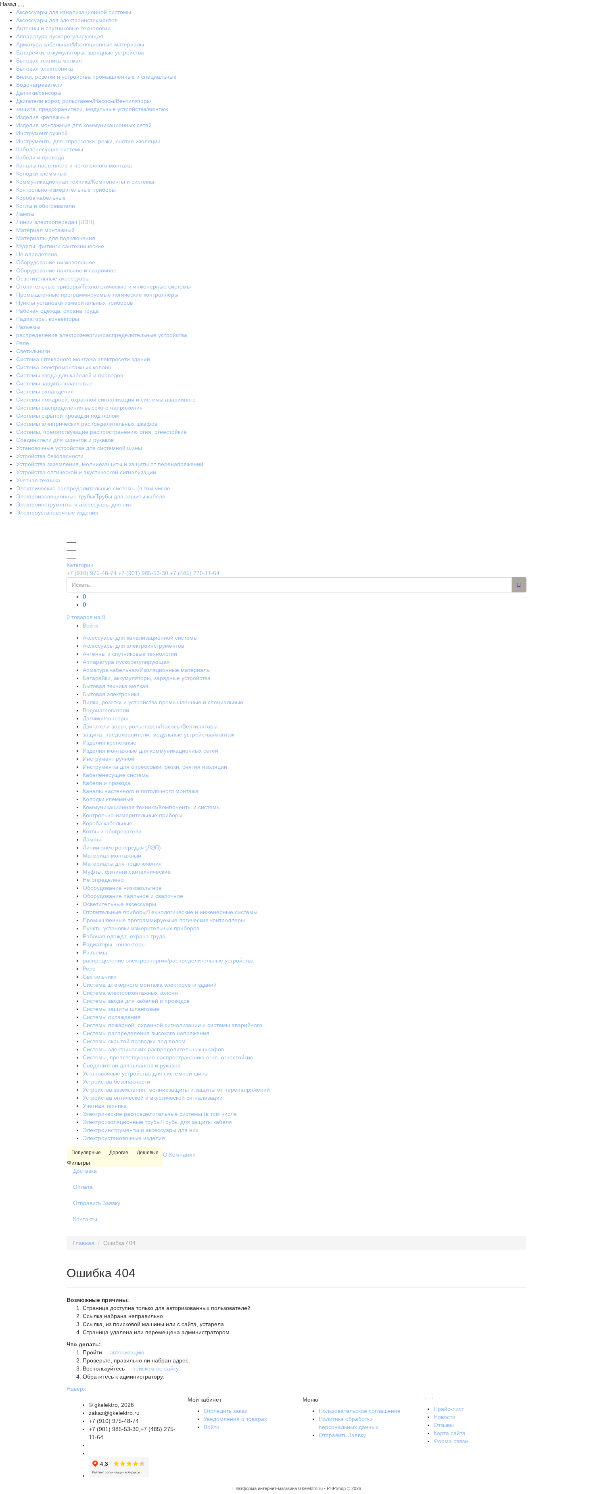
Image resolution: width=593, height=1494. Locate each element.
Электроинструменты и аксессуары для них (74, 504)
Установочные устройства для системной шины (79, 448)
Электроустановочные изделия (57, 512)
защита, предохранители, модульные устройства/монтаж (92, 109)
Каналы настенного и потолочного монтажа (74, 165)
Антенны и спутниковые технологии (63, 28)
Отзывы (444, 1425)
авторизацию (126, 1352)
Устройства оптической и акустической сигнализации (86, 472)
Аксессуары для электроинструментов (66, 20)
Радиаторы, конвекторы (47, 319)
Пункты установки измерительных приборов (74, 302)
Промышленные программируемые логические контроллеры (97, 294)
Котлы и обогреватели (45, 206)
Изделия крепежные (43, 117)
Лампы (25, 214)
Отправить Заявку (96, 1203)
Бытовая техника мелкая (49, 60)
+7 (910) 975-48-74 (92, 573)
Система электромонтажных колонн (63, 367)
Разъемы (28, 327)
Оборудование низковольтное (55, 262)
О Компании (179, 1154)
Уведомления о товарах (235, 1419)
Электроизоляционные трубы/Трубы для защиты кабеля (90, 496)
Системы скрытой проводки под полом (67, 415)
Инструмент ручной (42, 133)
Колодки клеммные (41, 173)
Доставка (85, 1171)
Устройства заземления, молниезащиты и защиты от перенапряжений (109, 464)
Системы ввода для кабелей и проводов (69, 375)
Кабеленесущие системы (49, 149)
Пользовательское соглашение (360, 1411)
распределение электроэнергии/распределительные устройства (101, 335)
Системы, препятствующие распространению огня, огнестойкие (101, 432)
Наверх (76, 1388)
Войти (90, 625)
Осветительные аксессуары (53, 278)
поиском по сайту (154, 1368)
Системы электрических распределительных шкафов (86, 424)
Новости (444, 1417)
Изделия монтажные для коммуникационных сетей (84, 125)
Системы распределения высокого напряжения (79, 407)
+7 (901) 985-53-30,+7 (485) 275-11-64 (168, 573)
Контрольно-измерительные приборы (66, 189)
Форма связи (451, 1441)
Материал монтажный (45, 230)
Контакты (85, 1219)
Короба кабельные (41, 198)
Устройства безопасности (50, 456)
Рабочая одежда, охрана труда (57, 311)
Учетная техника (38, 480)
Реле (22, 343)
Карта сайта (450, 1433)
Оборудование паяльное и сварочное (66, 270)
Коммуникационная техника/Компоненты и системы (85, 181)
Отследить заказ (225, 1411)
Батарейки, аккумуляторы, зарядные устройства (80, 52)
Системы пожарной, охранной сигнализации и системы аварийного (106, 399)
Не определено (36, 254)
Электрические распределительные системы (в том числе (93, 488)
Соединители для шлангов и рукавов (65, 440)
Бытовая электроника (44, 68)
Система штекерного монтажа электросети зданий (83, 359)
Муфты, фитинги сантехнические (60, 246)
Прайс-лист (449, 1409)
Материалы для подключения (55, 238)
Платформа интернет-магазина (264, 1488)
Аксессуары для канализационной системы (73, 12)
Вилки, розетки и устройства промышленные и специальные (96, 76)
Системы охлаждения (45, 391)
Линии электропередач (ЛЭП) (55, 222)
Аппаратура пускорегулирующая (59, 36)
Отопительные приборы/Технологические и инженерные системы (103, 286)
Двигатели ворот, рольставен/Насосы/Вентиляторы (83, 101)
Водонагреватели (39, 85)
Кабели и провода (40, 157)
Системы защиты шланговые (54, 383)
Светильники (33, 351)
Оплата (83, 1187)
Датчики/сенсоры (38, 93)
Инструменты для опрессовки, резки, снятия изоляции (88, 141)
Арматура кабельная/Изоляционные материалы (80, 44)
